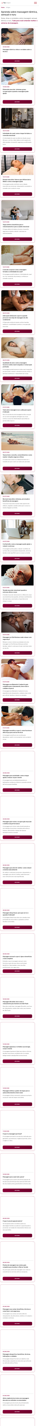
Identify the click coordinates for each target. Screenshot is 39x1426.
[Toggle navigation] (35, 3)
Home (3, 7)
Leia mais (17, 61)
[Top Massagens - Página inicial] (8, 3)
